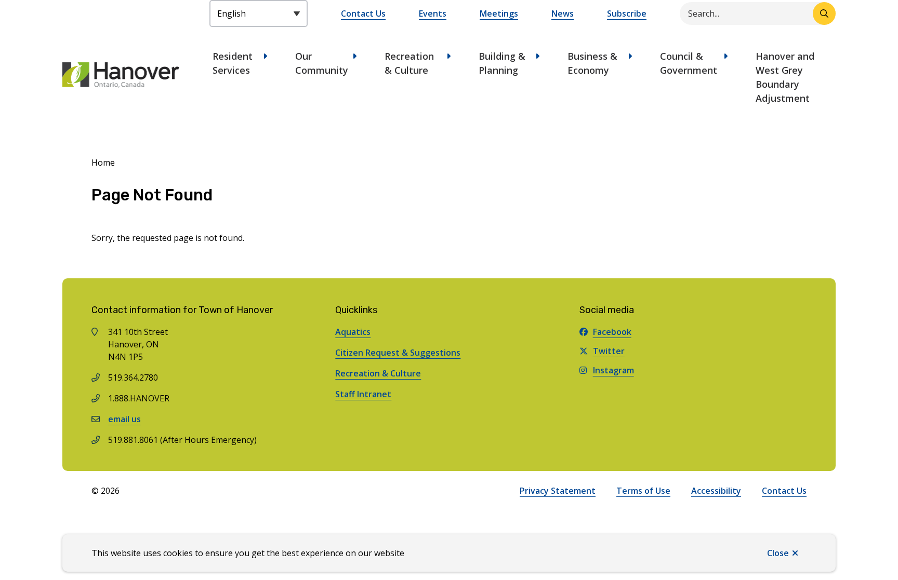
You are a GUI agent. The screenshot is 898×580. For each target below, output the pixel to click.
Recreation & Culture (409, 63)
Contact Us (363, 13)
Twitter (609, 351)
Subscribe (626, 13)
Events (432, 13)
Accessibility (716, 490)
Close (778, 553)
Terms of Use (643, 490)
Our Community (321, 63)
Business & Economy (592, 63)
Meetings (499, 13)
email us (124, 419)
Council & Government (688, 63)
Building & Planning (502, 63)
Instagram (613, 370)
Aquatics (353, 332)
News (562, 13)
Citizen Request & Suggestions (397, 352)
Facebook (612, 332)
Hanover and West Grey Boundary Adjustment (785, 77)
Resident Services (233, 63)
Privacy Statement (558, 490)
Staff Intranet (363, 394)
